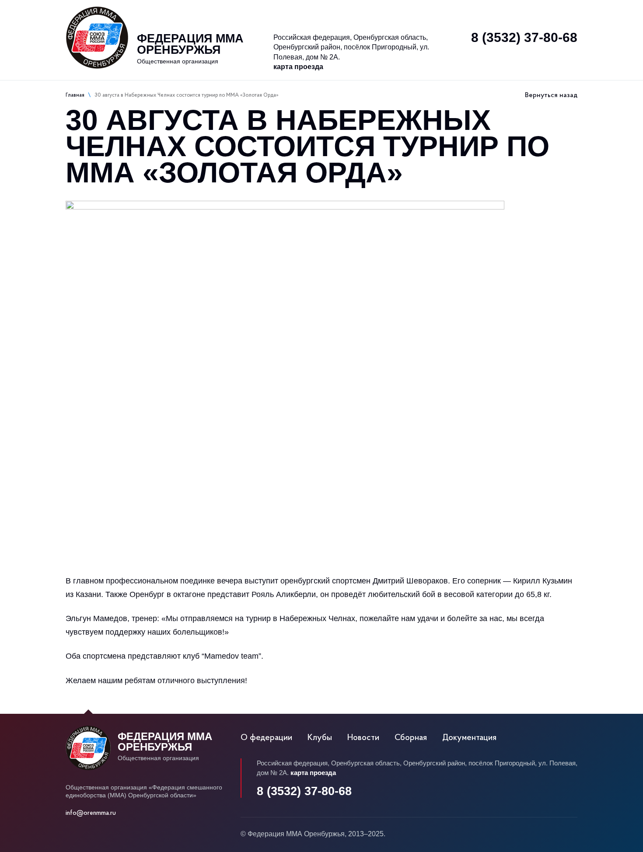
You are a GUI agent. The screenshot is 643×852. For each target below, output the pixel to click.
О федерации (190, 12)
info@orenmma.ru (91, 813)
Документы (378, 12)
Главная (75, 95)
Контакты (520, 12)
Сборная (411, 737)
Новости (311, 12)
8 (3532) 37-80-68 (524, 37)
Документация (469, 737)
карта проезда (298, 66)
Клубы (258, 12)
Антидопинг (454, 12)
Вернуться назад (551, 95)
